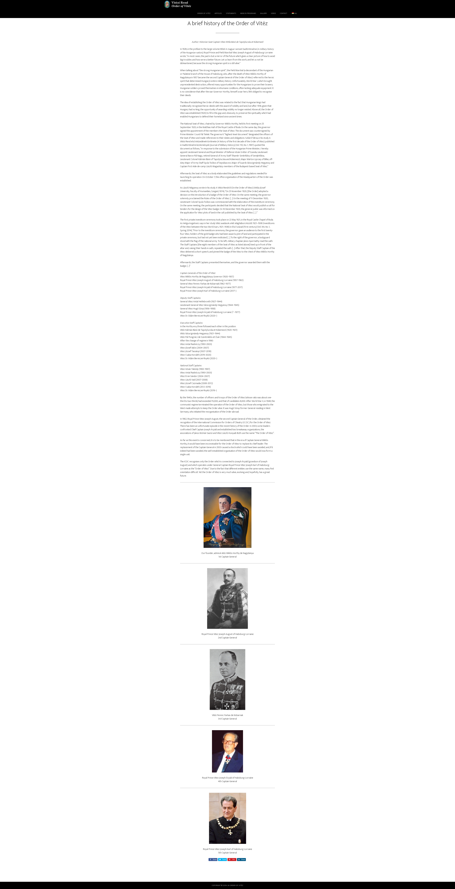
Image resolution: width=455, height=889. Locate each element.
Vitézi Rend (177, 4)
